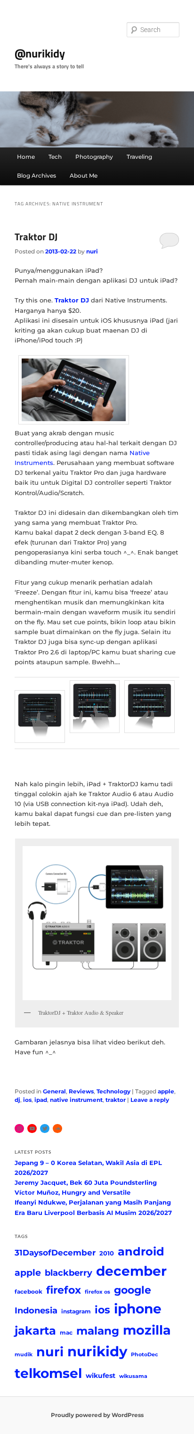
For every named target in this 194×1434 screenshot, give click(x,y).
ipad (40, 1099)
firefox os (97, 1292)
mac (66, 1332)
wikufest (100, 1375)
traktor (115, 1099)
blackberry (68, 1272)
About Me (83, 175)
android (141, 1251)
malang (97, 1330)
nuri (92, 251)
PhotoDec (144, 1355)
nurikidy (97, 1351)
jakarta (35, 1330)
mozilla (147, 1330)
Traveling (139, 156)
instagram (76, 1311)
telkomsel (48, 1373)
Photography (94, 156)
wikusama (133, 1376)
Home (26, 156)
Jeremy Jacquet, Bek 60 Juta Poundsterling (86, 1182)
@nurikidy (40, 53)
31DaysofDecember (55, 1252)
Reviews (81, 1091)
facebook (28, 1291)
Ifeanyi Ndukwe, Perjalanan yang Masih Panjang (93, 1202)
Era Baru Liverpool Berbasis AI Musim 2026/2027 (93, 1212)
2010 (106, 1253)
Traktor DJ (36, 236)
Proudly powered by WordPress (97, 1414)
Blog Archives (36, 175)
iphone (138, 1309)
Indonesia (36, 1310)
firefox (63, 1290)
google (132, 1290)
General (54, 1091)
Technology (113, 1091)
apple (166, 1091)
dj (17, 1099)
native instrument (76, 1099)
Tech (55, 156)
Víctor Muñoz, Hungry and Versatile (72, 1192)
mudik (23, 1355)
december (131, 1271)
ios (27, 1099)
